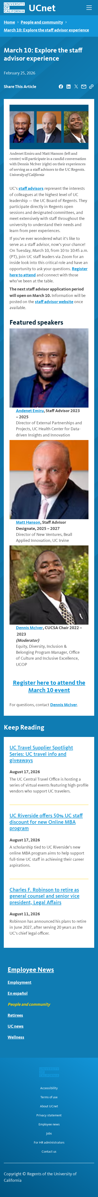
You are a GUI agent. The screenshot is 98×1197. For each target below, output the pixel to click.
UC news (16, 1026)
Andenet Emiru (30, 410)
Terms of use (49, 1097)
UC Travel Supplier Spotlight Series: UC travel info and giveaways (41, 754)
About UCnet (49, 1106)
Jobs (49, 1133)
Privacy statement (49, 1115)
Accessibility (49, 1088)
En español (18, 993)
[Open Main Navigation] (89, 7)
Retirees (15, 1015)
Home (9, 22)
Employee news (49, 1124)
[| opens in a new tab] (61, 86)
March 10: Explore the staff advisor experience (46, 30)
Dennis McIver (29, 627)
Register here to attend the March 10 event (49, 686)
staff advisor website (54, 301)
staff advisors (31, 188)
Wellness (16, 1037)
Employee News (31, 970)
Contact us (49, 1151)
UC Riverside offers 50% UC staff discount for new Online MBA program (46, 822)
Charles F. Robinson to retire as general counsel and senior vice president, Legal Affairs (44, 896)
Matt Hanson (28, 522)
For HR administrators (49, 1142)
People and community (42, 22)
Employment (19, 982)
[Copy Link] (91, 86)
